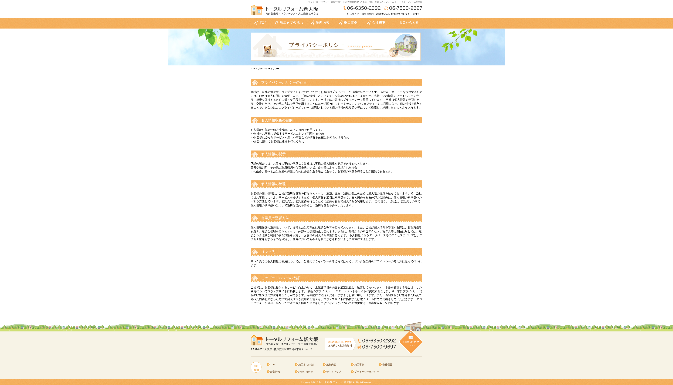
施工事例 (359, 364)
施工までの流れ (306, 364)
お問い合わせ (305, 371)
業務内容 (331, 364)
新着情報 (275, 371)
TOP (253, 68)
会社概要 (387, 364)
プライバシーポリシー (366, 371)
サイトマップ (333, 371)
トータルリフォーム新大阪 (335, 382)
